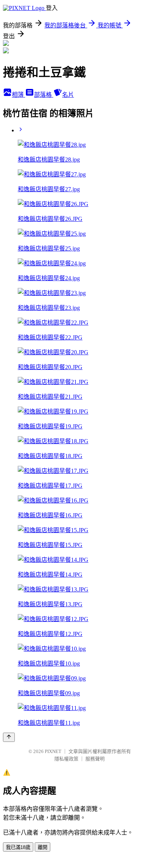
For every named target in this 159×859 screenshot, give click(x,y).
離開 (42, 847)
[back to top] (9, 737)
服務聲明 (95, 759)
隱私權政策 (66, 759)
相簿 (18, 95)
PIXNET (53, 751)
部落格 (43, 95)
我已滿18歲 (18, 847)
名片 (68, 95)
